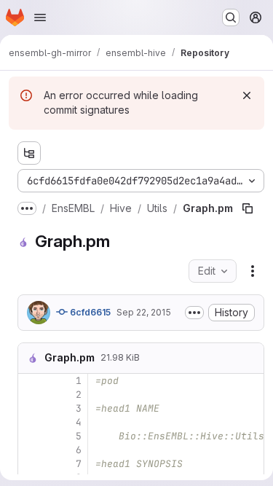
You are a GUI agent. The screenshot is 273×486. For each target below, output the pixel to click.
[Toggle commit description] (194, 312)
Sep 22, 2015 (143, 312)
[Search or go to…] (231, 17)
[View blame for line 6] (30, 450)
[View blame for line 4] (30, 422)
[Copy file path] (247, 208)
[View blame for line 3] (30, 408)
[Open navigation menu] (40, 17)
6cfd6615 (89, 312)
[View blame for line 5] (30, 436)
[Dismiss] (247, 95)
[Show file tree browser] (29, 153)
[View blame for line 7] (30, 464)
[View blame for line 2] (30, 394)
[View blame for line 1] (30, 381)
